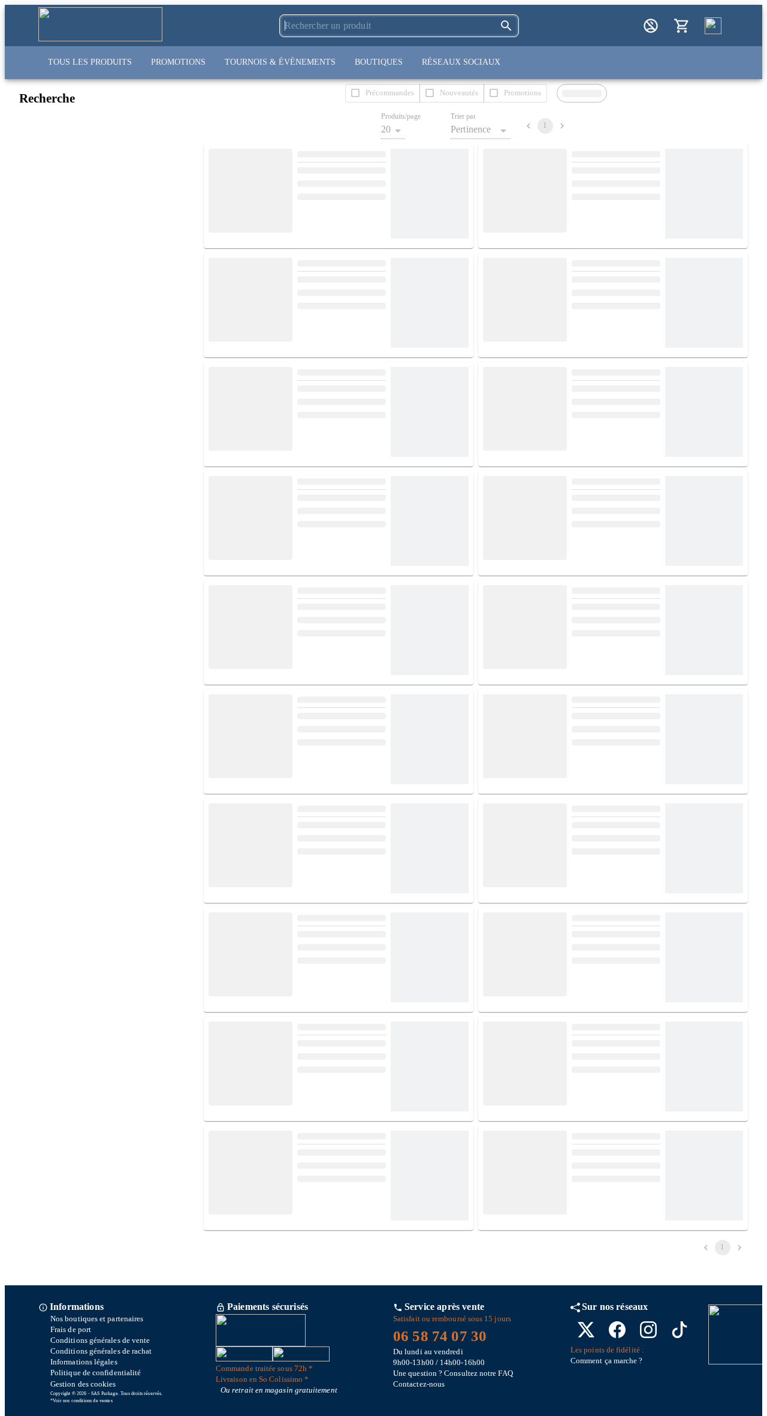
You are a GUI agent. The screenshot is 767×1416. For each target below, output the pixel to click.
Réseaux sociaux (461, 62)
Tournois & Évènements (280, 62)
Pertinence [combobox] (471, 129)
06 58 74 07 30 (440, 1336)
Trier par (463, 116)
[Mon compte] (650, 25)
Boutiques (379, 62)
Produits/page (401, 116)
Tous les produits (90, 62)
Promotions (178, 62)
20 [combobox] (386, 129)
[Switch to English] (713, 25)
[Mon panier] (681, 25)
